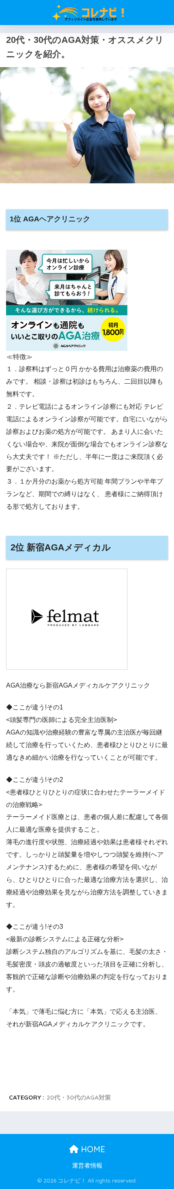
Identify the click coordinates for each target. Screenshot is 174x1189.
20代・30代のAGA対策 (79, 1097)
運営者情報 (87, 1165)
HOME (92, 1149)
